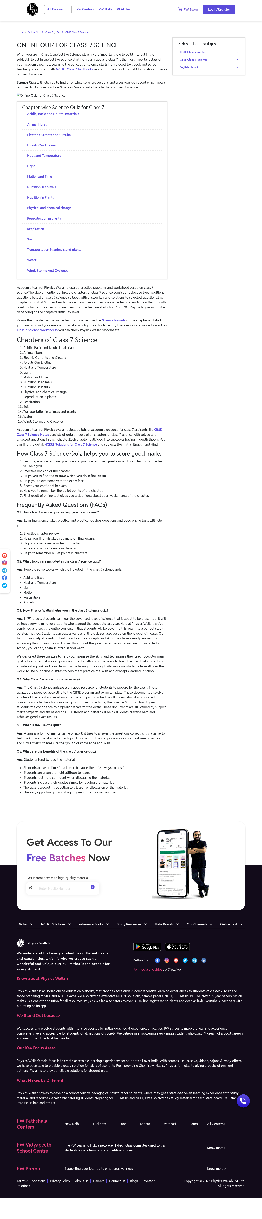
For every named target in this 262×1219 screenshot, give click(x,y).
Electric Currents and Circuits (49, 135)
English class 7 (189, 67)
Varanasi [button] (170, 1124)
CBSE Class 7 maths (192, 52)
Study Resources (129, 924)
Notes (23, 924)
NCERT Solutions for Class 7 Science (70, 444)
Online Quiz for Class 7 (40, 32)
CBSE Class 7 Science (193, 59)
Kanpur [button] (145, 1124)
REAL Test (124, 9)
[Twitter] (4, 585)
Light (31, 166)
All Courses (55, 9)
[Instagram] (4, 562)
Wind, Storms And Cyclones (47, 270)
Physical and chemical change (49, 208)
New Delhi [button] (72, 1124)
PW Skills (105, 9)
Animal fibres (37, 124)
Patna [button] (194, 1124)
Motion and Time (39, 176)
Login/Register (219, 9)
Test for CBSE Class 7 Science (73, 32)
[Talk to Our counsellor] (243, 1101)
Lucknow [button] (99, 1124)
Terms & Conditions (31, 1181)
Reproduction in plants (44, 218)
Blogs (134, 1181)
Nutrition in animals (41, 187)
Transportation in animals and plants (54, 250)
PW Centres (85, 9)
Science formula (114, 320)
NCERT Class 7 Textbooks (74, 69)
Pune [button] (123, 1124)
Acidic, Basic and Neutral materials (53, 114)
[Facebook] (4, 577)
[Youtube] (4, 555)
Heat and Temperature (44, 156)
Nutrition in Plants (40, 197)
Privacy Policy (60, 1181)
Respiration (35, 229)
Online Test (228, 924)
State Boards (164, 924)
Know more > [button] (216, 1148)
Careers (98, 1181)
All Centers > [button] (216, 1124)
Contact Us (117, 1181)
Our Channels (197, 924)
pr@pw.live (173, 969)
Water (31, 260)
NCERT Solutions (53, 924)
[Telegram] (4, 570)
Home (20, 32)
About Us (81, 1181)
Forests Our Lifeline (41, 145)
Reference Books (91, 924)
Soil (30, 239)
